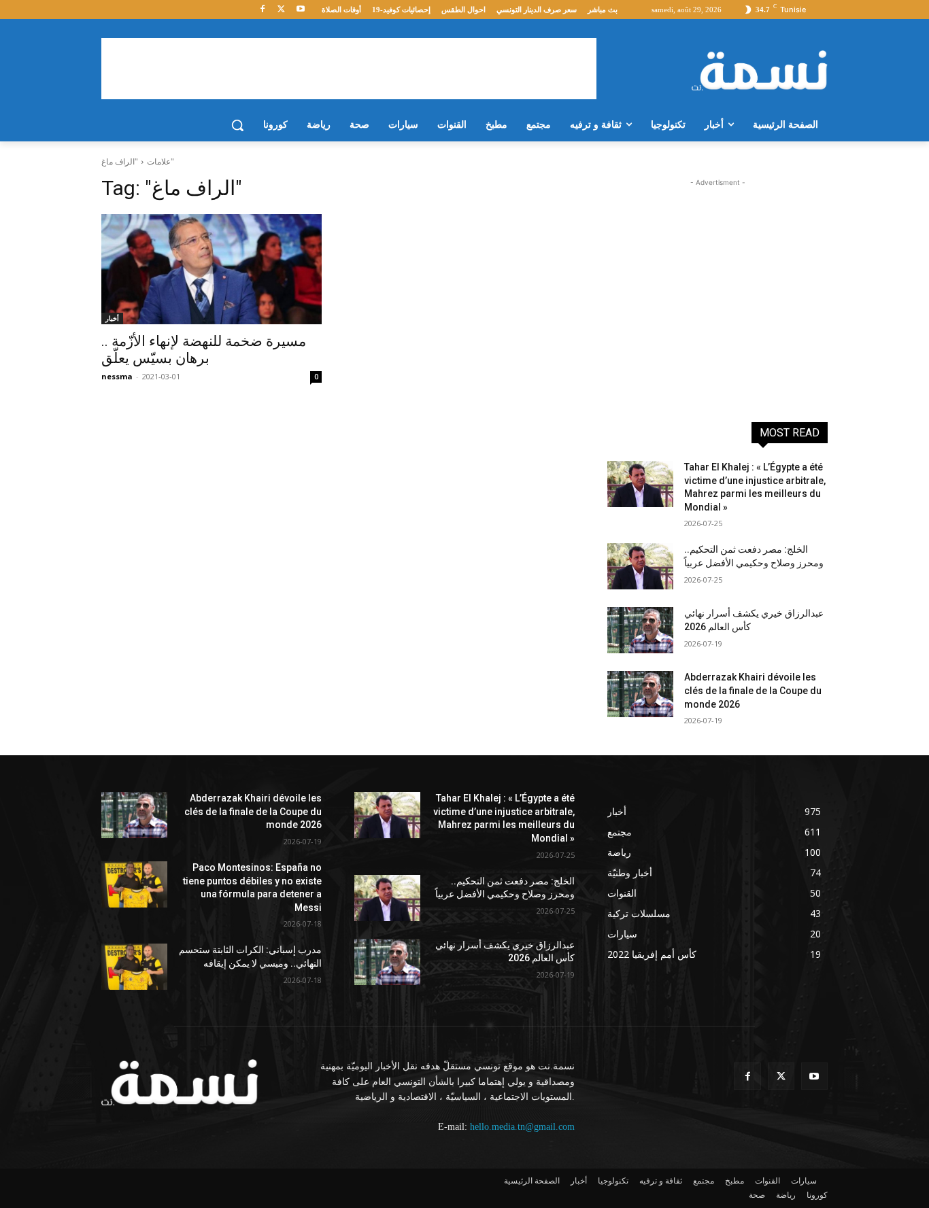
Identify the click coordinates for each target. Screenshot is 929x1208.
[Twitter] (281, 10)
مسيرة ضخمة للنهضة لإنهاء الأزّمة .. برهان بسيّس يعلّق (203, 349)
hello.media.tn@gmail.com (522, 1127)
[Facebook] (263, 10)
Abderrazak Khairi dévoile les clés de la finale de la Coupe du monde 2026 (753, 690)
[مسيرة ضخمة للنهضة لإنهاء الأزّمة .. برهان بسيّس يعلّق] (211, 269)
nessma (117, 376)
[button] (237, 125)
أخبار (112, 318)
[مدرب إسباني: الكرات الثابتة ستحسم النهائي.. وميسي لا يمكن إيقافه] (134, 967)
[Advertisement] (348, 68)
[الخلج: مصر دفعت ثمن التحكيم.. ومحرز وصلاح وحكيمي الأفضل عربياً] (640, 566)
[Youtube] (300, 10)
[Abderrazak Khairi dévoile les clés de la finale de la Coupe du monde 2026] (640, 694)
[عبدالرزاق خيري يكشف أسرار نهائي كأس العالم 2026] (640, 630)
